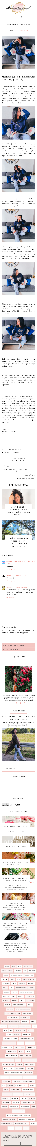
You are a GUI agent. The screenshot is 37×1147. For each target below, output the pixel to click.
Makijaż (14, 983)
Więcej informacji (12, 1144)
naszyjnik (30, 1068)
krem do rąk (30, 1043)
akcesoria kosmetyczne (13, 1013)
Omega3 (31, 988)
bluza (33, 1021)
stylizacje (15, 452)
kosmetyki (26, 1034)
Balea (14, 966)
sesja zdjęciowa (29, 1094)
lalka (18, 1060)
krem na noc (31, 1047)
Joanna (9, 587)
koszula (20, 1043)
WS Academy (30, 1000)
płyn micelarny (28, 1089)
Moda (7, 452)
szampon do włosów (28, 1102)
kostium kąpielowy (9, 1043)
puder (6, 1089)
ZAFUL (30, 1005)
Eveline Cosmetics (17, 975)
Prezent (20, 996)
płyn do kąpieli (15, 1089)
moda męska (20, 1068)
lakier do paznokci (25, 1055)
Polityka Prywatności (11, 649)
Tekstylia (6, 1000)
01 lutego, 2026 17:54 (19, 575)
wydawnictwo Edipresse (26, 1119)
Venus (8, 575)
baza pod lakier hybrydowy (10, 1021)
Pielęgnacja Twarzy (26, 992)
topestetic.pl (14, 1106)
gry (10, 1030)
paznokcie (4, 1077)
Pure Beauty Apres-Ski (26, 478)
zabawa (33, 1123)
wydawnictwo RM (7, 1123)
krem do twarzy (7, 1047)
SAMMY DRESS (30, 996)
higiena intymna (20, 1030)
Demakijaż (18, 971)
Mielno (5, 988)
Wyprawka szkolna (19, 1005)
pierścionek (6, 1081)
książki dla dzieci (11, 1055)
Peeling (6, 992)
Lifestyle (6, 983)
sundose (32, 1098)
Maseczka (31, 983)
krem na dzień (19, 1047)
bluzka (3, 1026)
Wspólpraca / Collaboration (13, 645)
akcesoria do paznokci (23, 1009)
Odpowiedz (10, 569)
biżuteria (25, 1021)
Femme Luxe (29, 975)
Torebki (14, 1000)
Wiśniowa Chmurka (13, 561)
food (5, 1030)
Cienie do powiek (7, 971)
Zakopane (10, 1009)
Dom (25, 971)
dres (34, 1026)
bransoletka (13, 1026)
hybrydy (30, 1030)
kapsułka (17, 1034)
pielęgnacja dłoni (30, 1077)
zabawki (11, 1128)
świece (26, 1128)
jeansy (9, 1034)
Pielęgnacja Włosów (9, 996)
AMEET (7, 966)
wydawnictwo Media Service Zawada (18, 1115)
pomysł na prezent (21, 1085)
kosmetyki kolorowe (10, 1038)
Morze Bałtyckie (21, 988)
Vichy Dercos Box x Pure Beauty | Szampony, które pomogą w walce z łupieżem (15, 880)
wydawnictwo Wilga (21, 1123)
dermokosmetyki (24, 1026)
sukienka (24, 1098)
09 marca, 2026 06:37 (20, 587)
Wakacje (7, 1005)
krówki (21, 1051)
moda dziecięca (9, 1068)
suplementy (6, 1102)
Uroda (22, 1000)
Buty (19, 966)
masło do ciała (29, 1064)
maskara (19, 1064)
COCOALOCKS (28, 966)
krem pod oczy (11, 1051)
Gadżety (4, 979)
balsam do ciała (13, 1017)
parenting (28, 1072)
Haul (18, 979)
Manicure (22, 983)
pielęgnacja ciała (16, 1077)
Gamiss (12, 979)
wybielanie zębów (18, 1111)
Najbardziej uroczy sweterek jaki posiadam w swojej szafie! (15, 470)
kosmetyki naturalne (26, 1038)
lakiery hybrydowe (7, 1060)
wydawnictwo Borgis (9, 1119)
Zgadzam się (26, 1144)
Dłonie (6, 975)
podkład (10, 1085)
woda (33, 1106)
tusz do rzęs (25, 1106)
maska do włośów (8, 1064)
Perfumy (14, 992)
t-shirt (4, 1106)
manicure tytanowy (29, 1060)
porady (32, 1085)
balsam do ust (24, 1017)
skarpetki (5, 1098)
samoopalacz (17, 1094)
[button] (16, 13)
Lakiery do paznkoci (29, 979)
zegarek (18, 1128)
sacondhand (7, 1094)
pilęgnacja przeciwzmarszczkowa (23, 1081)
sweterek (16, 1102)
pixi (3, 1085)
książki (28, 1051)
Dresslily (32, 971)
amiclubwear (27, 1013)
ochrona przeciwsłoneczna (14, 1072)
